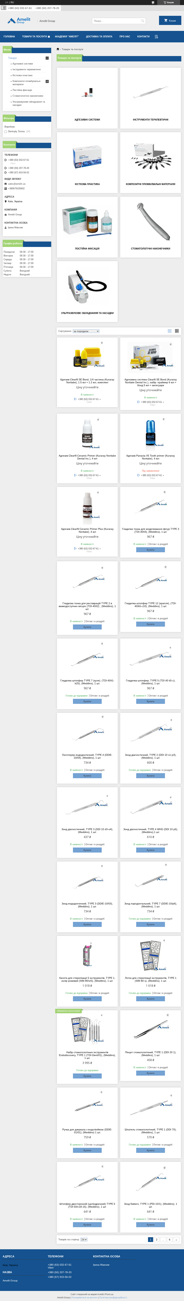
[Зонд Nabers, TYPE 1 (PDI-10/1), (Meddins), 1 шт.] (150, 1182)
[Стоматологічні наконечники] (150, 221)
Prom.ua (109, 1294)
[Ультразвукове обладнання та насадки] (87, 286)
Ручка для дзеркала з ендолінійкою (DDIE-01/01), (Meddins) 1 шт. (87, 1131)
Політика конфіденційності (113, 1297)
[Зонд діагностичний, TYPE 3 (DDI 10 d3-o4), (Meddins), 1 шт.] (87, 807)
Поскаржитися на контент (85, 1297)
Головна (9, 36)
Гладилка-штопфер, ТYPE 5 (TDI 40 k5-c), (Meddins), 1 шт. (150, 682)
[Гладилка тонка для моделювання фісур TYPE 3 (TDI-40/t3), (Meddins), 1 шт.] (150, 507)
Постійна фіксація (87, 248)
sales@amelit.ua (16, 183)
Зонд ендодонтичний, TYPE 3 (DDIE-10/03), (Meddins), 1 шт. (87, 905)
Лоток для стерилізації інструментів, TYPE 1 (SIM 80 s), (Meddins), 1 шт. (150, 979)
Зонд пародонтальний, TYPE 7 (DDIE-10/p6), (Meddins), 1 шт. (150, 905)
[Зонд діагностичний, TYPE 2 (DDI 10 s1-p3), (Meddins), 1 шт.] (150, 733)
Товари (12, 57)
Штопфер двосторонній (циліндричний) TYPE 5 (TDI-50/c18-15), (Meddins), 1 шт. (87, 1205)
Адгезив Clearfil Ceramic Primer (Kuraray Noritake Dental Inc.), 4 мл (87, 457)
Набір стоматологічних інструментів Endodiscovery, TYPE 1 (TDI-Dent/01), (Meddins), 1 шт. (87, 1055)
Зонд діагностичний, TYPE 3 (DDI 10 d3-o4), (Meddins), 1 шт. (87, 831)
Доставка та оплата (99, 36)
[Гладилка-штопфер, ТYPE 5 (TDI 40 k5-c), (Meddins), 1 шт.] (150, 658)
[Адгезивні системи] (87, 92)
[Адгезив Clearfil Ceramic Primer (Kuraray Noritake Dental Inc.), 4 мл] (87, 433)
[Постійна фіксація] (87, 221)
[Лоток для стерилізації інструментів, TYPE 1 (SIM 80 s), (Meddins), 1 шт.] (150, 956)
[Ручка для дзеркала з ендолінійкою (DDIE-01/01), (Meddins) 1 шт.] (87, 1107)
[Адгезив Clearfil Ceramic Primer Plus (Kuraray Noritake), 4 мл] (87, 507)
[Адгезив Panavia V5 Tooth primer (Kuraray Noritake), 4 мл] (150, 433)
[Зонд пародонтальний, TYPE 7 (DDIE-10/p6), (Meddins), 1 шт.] (150, 881)
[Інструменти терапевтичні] (150, 92)
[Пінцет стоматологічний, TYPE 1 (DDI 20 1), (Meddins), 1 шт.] (150, 1030)
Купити (150, 549)
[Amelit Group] (19, 21)
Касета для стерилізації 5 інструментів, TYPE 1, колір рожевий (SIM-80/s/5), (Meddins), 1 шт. (87, 979)
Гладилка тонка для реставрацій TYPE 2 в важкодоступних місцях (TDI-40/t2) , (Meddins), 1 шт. (87, 606)
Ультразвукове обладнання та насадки (87, 313)
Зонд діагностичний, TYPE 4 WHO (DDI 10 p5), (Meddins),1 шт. (150, 831)
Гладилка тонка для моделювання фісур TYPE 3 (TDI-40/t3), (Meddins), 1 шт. (150, 530)
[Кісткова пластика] (87, 157)
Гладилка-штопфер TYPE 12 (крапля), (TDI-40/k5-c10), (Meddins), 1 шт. (150, 605)
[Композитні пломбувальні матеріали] (150, 157)
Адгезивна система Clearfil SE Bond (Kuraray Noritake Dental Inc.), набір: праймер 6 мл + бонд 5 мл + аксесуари (151, 382)
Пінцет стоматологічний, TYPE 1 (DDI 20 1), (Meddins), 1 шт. (150, 1054)
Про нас (124, 36)
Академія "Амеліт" (67, 36)
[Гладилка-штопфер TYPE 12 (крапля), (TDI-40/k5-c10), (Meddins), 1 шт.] (150, 581)
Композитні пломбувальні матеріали (150, 184)
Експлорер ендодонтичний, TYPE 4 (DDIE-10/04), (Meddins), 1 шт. (87, 756)
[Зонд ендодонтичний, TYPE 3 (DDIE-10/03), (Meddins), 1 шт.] (87, 881)
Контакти (143, 36)
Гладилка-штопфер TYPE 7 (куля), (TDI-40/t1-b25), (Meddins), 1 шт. (87, 682)
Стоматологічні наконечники (150, 248)
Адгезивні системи (87, 119)
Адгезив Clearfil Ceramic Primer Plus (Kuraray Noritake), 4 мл (87, 530)
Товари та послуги (34, 36)
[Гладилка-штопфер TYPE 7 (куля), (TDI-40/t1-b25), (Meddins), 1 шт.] (87, 658)
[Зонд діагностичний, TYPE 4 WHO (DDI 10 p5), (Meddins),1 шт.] (150, 807)
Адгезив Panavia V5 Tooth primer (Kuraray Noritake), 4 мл (150, 457)
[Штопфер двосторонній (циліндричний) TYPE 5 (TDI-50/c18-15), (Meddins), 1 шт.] (87, 1182)
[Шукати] (143, 21)
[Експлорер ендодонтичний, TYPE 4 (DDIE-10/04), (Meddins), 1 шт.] (87, 733)
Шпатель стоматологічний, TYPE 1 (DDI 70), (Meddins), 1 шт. (150, 1131)
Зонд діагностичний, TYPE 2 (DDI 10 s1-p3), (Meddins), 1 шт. (150, 756)
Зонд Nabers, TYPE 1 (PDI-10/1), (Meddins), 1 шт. (150, 1205)
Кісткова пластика (87, 184)
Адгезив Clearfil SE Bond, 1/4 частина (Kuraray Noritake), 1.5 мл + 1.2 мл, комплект (87, 381)
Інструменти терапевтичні (150, 119)
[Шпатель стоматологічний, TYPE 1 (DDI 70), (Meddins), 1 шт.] (150, 1107)
